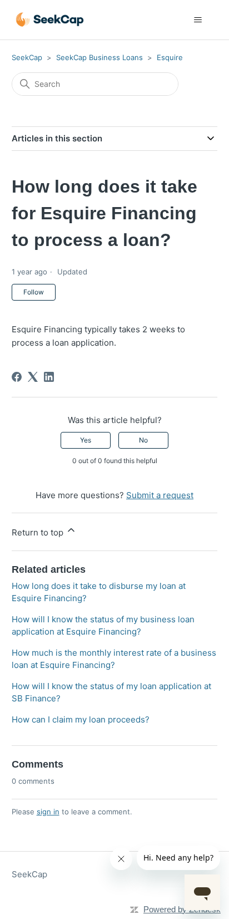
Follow (33, 292)
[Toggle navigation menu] (197, 20)
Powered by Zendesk (182, 909)
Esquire (170, 57)
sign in (48, 811)
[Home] (50, 19)
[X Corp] (33, 377)
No (143, 440)
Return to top (39, 532)
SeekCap (27, 57)
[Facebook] (17, 377)
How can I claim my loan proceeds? (81, 719)
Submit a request (159, 495)
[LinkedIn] (49, 377)
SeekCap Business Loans (99, 57)
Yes (85, 440)
